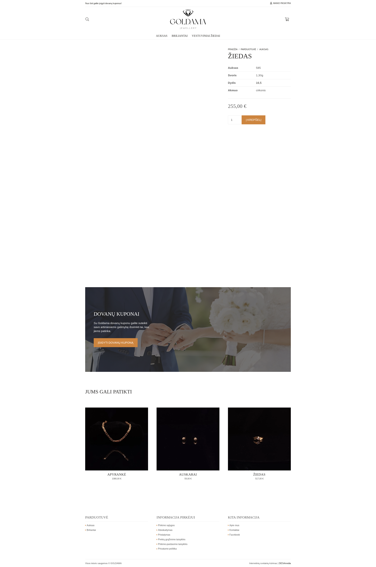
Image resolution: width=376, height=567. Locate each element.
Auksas (263, 49)
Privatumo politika (167, 548)
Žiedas (259, 474)
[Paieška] (87, 19)
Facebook (234, 534)
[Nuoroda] (188, 19)
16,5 (259, 82)
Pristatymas (164, 534)
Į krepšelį (253, 119)
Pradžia (232, 49)
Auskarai (188, 474)
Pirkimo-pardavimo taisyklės (172, 544)
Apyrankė (116, 474)
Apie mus (234, 525)
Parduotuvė (248, 49)
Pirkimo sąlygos (166, 525)
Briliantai (91, 530)
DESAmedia (285, 563)
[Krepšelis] (287, 19)
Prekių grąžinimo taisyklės (171, 539)
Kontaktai (234, 530)
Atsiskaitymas (165, 530)
